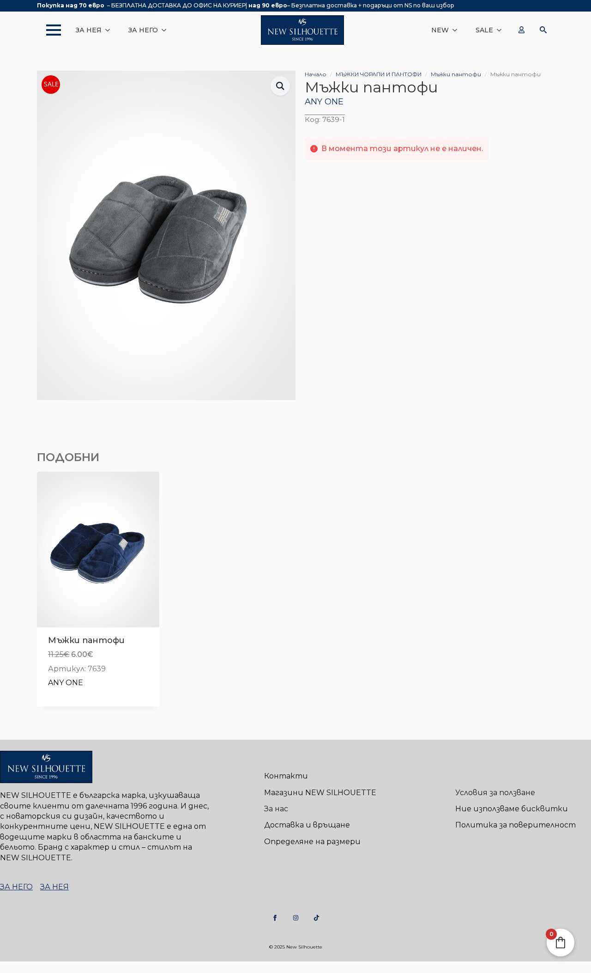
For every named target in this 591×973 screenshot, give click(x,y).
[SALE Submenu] (502, 30)
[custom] (275, 917)
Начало (315, 74)
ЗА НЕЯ (89, 30)
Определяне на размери (312, 841)
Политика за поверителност (515, 825)
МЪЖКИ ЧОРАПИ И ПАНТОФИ (379, 74)
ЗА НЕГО (143, 30)
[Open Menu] (49, 30)
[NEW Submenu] (457, 30)
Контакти (286, 776)
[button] (280, 86)
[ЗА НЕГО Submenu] (166, 30)
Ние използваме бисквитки (511, 808)
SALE (484, 30)
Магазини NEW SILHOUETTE (320, 792)
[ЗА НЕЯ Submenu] (110, 30)
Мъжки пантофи (456, 74)
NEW (440, 30)
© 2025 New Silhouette (295, 947)
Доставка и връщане (307, 825)
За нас (276, 808)
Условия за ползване (495, 792)
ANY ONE (324, 102)
